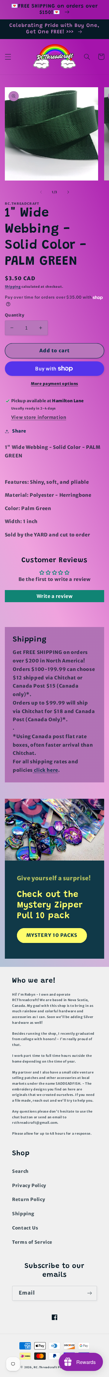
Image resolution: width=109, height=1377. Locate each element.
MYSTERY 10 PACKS (51, 935)
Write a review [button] (55, 596)
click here (45, 770)
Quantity (14, 315)
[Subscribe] (90, 1293)
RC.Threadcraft (45, 1367)
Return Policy (28, 1199)
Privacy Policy (29, 1185)
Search (20, 1171)
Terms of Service (32, 1242)
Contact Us (25, 1228)
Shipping (13, 287)
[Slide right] (68, 192)
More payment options (54, 383)
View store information (38, 417)
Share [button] (19, 431)
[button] (8, 57)
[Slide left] (41, 192)
